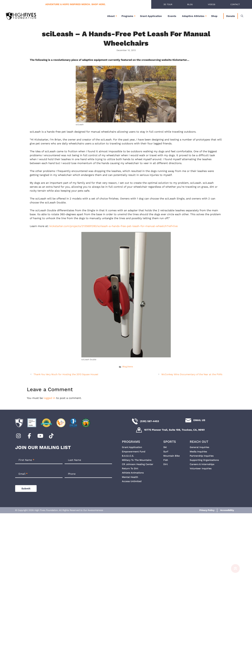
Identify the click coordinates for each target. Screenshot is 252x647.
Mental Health (130, 477)
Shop (214, 16)
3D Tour (167, 4)
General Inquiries (199, 447)
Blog (190, 4)
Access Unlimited (131, 481)
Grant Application (151, 16)
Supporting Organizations (204, 460)
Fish (165, 460)
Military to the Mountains (136, 460)
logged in (49, 397)
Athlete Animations (133, 472)
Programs (127, 16)
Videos (211, 4)
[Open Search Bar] (242, 16)
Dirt (165, 464)
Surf (165, 451)
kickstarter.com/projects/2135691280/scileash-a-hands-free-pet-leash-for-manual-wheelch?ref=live (113, 226)
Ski (165, 447)
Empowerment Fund (133, 451)
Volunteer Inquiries (200, 468)
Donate (230, 16)
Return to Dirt (130, 468)
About (111, 16)
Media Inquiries (198, 451)
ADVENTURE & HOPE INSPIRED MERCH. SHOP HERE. (75, 4)
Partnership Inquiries (202, 455)
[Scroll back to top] (234, 604)
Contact (235, 4)
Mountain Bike (171, 455)
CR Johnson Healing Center (137, 464)
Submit (25, 488)
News (130, 366)
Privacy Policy (206, 510)
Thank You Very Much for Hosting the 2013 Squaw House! (66, 374)
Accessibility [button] (227, 510)
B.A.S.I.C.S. (128, 455)
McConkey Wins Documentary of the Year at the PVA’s (191, 374)
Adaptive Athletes (193, 16)
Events (172, 16)
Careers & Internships (202, 464)
